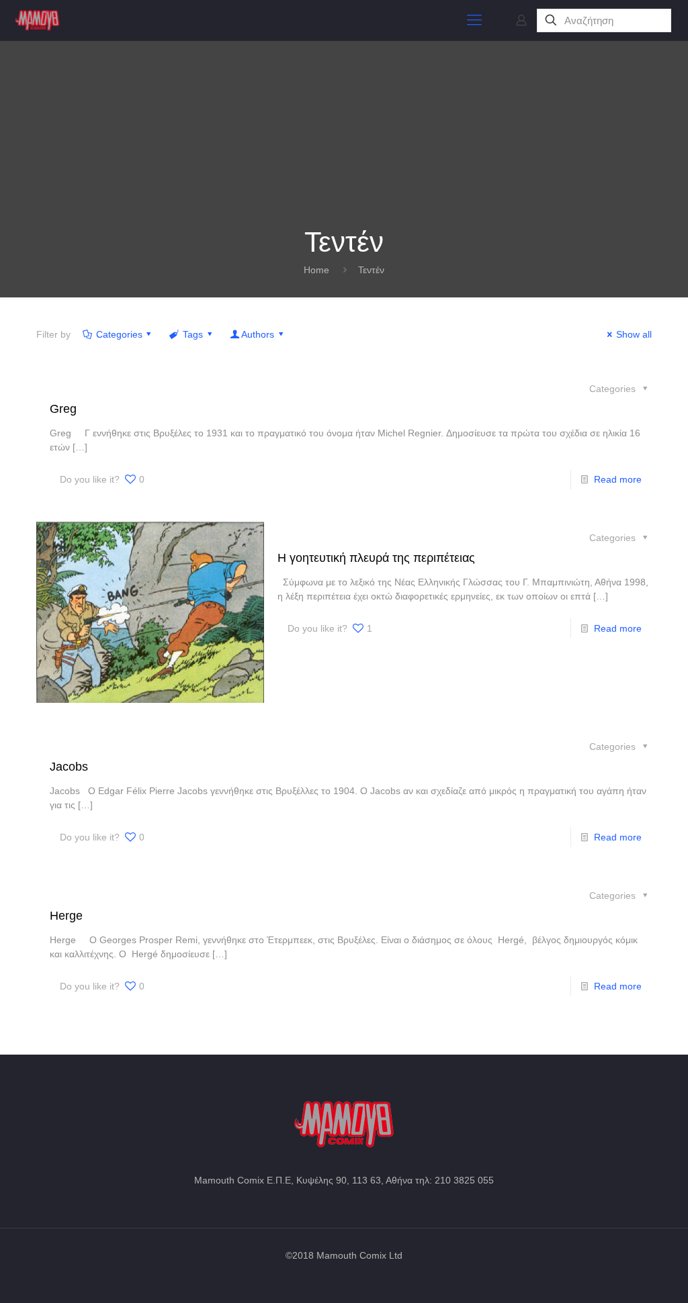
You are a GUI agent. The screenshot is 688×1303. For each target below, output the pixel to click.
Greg (63, 409)
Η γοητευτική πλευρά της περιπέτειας (376, 558)
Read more (618, 479)
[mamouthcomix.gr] (37, 20)
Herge (66, 915)
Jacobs (69, 766)
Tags (193, 334)
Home (316, 269)
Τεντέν (371, 269)
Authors (257, 334)
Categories (119, 334)
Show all (634, 334)
